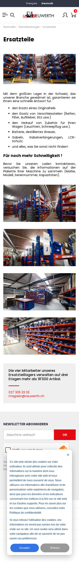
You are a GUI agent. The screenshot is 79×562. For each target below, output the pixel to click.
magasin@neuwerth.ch (26, 396)
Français (31, 3)
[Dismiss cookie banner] (68, 454)
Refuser (55, 547)
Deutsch (47, 3)
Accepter (24, 547)
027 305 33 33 (19, 392)
